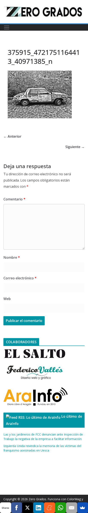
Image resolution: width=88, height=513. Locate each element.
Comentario (14, 199)
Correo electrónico (20, 278)
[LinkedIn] (38, 507)
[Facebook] (16, 507)
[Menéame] (49, 507)
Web (7, 298)
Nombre (11, 257)
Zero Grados (37, 499)
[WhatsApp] (60, 507)
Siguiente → (75, 146)
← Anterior (12, 136)
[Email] (71, 507)
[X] (27, 507)
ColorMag (74, 499)
